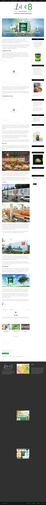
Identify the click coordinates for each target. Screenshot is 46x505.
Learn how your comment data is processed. (17, 356)
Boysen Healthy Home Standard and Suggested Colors (6, 331)
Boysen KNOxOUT (11, 309)
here (36, 170)
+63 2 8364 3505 (35, 121)
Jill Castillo (16, 315)
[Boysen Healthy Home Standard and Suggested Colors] (6, 327)
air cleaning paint (5, 309)
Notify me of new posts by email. (6, 351)
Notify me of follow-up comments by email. (8, 350)
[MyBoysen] (23, 9)
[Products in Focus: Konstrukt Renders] (25, 327)
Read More (38, 48)
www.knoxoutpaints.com (21, 299)
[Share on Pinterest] (42, 34)
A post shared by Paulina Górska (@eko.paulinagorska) (14, 122)
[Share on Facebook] (39, 34)
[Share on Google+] (41, 34)
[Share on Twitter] (40, 34)
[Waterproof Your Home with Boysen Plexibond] (16, 327)
